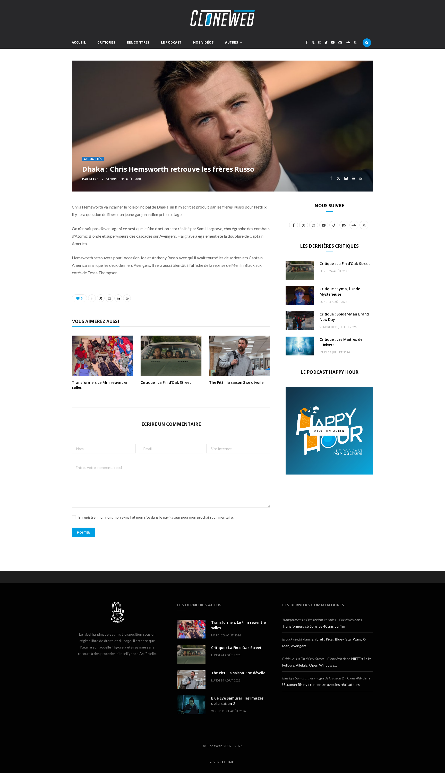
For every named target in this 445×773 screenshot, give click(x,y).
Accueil (79, 42)
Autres (231, 42)
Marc (93, 179)
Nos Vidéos (203, 42)
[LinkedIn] (353, 178)
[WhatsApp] (361, 178)
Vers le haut (224, 762)
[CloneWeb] (222, 18)
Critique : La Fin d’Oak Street (166, 382)
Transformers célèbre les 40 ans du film (313, 626)
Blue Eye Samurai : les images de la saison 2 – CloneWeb (322, 678)
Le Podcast (171, 42)
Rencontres (138, 42)
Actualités (93, 159)
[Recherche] (367, 42)
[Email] (346, 178)
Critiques (106, 42)
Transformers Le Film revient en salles (100, 385)
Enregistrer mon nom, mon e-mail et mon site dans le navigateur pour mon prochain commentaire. (156, 517)
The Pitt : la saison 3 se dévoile (236, 382)
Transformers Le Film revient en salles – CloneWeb (318, 620)
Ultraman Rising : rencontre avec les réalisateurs (321, 684)
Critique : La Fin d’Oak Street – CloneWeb (312, 658)
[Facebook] (331, 178)
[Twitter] (338, 178)
